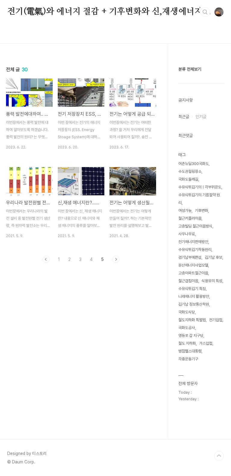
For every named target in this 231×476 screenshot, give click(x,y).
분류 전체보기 (189, 69)
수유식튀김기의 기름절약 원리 (199, 199)
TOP (219, 456)
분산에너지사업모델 (193, 265)
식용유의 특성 (212, 281)
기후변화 (201, 210)
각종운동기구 (188, 359)
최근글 (183, 116)
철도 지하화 (187, 343)
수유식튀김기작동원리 (194, 249)
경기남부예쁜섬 (190, 257)
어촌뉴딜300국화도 (193, 163)
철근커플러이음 (190, 218)
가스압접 (205, 343)
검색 (205, 12)
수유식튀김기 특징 (192, 288)
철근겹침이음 (188, 281)
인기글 (201, 116)
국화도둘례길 (188, 179)
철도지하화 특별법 (192, 320)
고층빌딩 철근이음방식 (195, 226)
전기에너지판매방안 (193, 242)
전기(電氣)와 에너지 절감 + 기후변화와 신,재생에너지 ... (109, 12)
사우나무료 (186, 234)
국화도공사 (186, 327)
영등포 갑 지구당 (190, 335)
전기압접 (215, 320)
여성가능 (185, 210)
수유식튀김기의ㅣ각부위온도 (199, 187)
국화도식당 (186, 312)
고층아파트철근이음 (193, 273)
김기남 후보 (213, 257)
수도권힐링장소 (190, 171)
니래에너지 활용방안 (193, 296)
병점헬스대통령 (190, 351)
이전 (46, 259)
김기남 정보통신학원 (193, 304)
